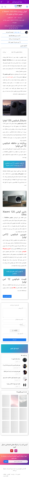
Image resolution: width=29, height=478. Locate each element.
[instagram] (15, 450)
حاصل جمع (20, 333)
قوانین (8, 474)
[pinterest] (11, 450)
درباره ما (12, 474)
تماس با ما (18, 474)
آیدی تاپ (9, 469)
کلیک (10, 2)
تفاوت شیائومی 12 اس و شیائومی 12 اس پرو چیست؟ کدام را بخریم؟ (14, 164)
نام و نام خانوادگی (18, 319)
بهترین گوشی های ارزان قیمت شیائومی (14, 272)
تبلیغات (4, 474)
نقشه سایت (5, 476)
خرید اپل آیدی (14, 348)
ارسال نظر (14, 340)
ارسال (6, 461)
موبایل (20, 324)
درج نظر (20, 308)
